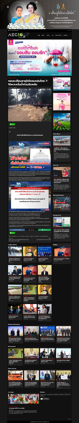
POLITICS (25, 295)
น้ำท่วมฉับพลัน (23, 236)
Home (39, 35)
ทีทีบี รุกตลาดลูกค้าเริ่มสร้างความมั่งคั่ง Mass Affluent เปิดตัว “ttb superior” (15, 331)
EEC (53, 35)
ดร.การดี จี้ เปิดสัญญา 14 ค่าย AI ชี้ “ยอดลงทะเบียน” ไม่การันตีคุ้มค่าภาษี (45, 309)
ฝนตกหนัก (27, 236)
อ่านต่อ (55, 159)
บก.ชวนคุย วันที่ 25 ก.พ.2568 (23, 399)
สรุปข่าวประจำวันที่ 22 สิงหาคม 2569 (45, 251)
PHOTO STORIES (11, 381)
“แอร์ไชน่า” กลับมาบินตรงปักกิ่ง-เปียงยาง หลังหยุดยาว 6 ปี (61, 140)
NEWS (43, 35)
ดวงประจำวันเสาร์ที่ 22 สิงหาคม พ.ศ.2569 (30, 251)
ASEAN (48, 35)
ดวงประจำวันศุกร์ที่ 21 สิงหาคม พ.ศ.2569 (45, 289)
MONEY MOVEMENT (58, 202)
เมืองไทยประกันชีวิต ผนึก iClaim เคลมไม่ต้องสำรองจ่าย (31, 331)
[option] (61, 204)
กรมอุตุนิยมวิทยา (14, 236)
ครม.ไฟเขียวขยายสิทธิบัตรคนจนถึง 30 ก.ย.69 (31, 353)
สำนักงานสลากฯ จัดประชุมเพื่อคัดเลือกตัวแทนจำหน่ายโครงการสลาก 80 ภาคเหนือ (19, 240)
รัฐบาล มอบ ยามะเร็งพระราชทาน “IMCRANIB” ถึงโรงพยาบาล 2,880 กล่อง (45, 270)
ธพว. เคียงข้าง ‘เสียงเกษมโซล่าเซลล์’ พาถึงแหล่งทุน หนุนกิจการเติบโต (61, 172)
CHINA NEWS (56, 146)
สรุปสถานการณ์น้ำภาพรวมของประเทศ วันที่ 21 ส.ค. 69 (15, 289)
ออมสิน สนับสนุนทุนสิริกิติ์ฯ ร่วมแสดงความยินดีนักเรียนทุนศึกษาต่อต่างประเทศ (15, 375)
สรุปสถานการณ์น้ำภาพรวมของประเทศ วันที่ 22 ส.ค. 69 (15, 251)
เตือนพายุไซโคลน (36, 236)
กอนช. (19, 236)
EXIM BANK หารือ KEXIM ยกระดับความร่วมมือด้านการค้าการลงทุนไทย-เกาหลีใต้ (63, 331)
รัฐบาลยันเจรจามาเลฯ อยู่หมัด (63, 353)
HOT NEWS (14, 257)
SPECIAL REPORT (58, 35)
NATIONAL (10, 257)
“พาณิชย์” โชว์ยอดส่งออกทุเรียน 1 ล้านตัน (47, 353)
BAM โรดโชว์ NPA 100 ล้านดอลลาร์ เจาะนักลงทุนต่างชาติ (47, 331)
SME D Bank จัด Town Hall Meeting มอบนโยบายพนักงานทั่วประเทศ (31, 375)
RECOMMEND (26, 296)
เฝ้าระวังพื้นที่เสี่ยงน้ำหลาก (44, 236)
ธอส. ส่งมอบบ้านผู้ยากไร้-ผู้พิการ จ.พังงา (63, 375)
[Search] (70, 35)
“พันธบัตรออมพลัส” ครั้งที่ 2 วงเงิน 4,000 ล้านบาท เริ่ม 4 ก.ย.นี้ (15, 270)
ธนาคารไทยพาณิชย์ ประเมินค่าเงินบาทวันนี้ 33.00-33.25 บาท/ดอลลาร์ (61, 205)
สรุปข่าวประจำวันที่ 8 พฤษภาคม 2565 (44, 239)
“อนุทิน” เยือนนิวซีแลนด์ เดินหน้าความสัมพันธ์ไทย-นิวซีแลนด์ (30, 289)
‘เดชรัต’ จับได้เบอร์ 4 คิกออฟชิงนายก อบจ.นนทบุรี (30, 309)
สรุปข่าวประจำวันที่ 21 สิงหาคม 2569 (15, 309)
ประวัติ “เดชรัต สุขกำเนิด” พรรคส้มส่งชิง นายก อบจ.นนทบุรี (30, 270)
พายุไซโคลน (31, 236)
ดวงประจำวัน (25, 257)
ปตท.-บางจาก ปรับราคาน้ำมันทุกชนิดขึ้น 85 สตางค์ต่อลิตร (61, 222)
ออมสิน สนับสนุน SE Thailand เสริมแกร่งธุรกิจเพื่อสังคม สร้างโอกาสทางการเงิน (47, 375)
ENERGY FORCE (56, 228)
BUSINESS (65, 35)
